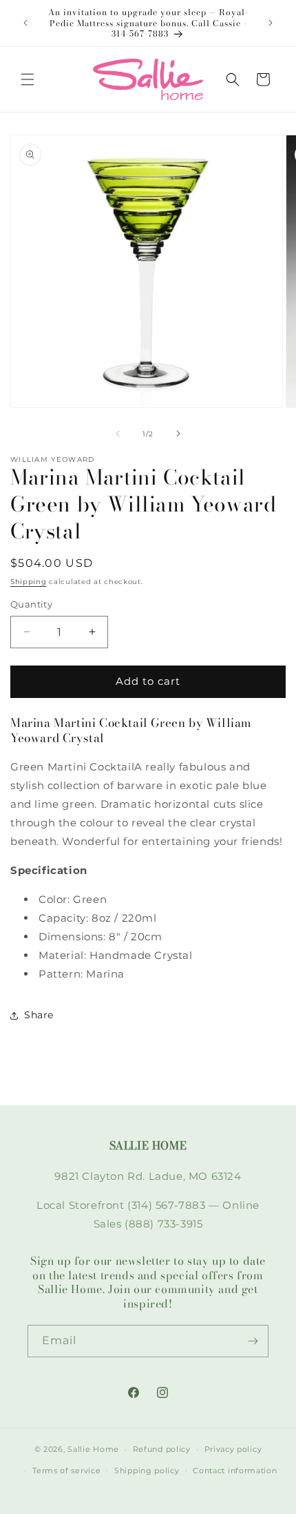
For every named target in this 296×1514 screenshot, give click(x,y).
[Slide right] (178, 433)
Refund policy (162, 1449)
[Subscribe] (252, 1341)
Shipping (28, 581)
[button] (27, 79)
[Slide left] (118, 433)
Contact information (235, 1470)
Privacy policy (233, 1449)
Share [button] (39, 1015)
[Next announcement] (270, 23)
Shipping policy (147, 1470)
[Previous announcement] (25, 23)
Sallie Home (93, 1449)
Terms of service (66, 1470)
